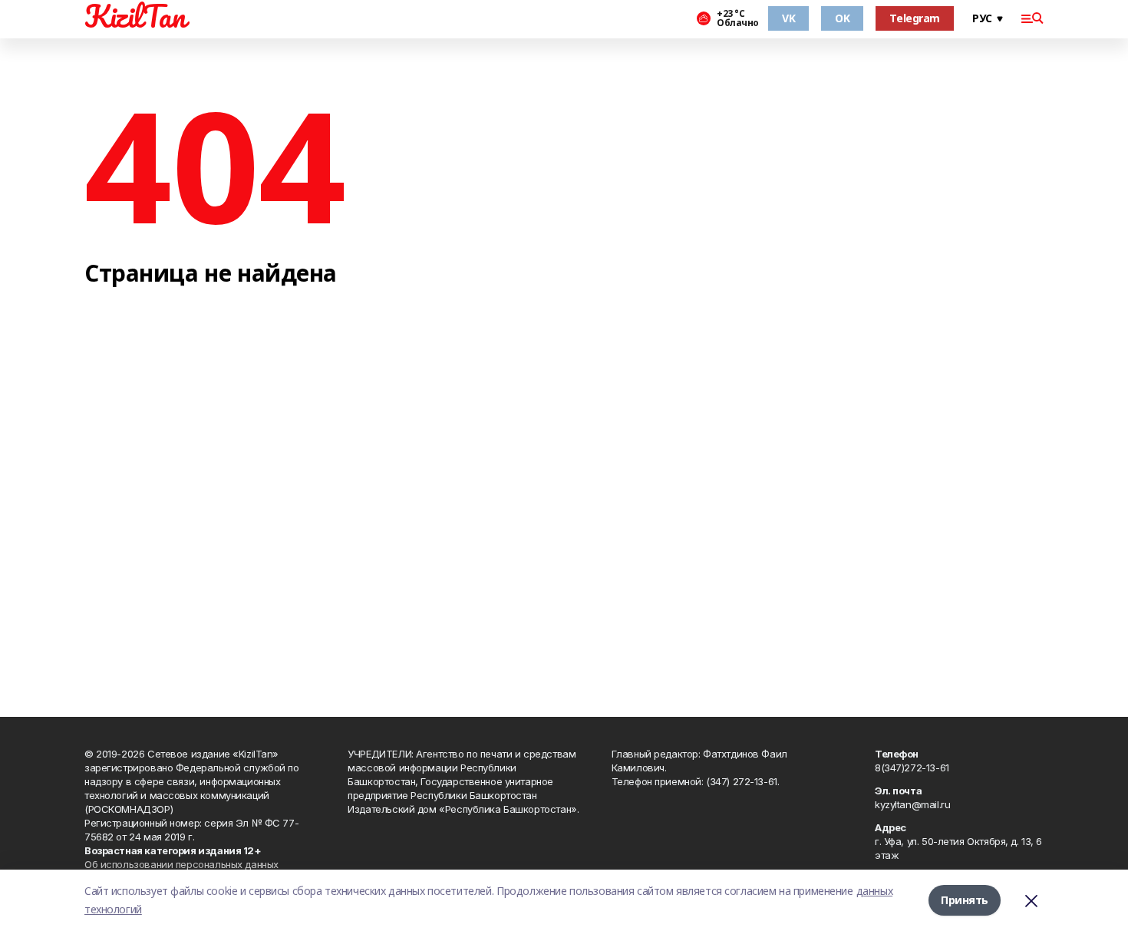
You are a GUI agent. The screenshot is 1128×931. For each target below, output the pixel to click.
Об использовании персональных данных (181, 864)
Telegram (914, 18)
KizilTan (135, 16)
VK (788, 18)
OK (842, 18)
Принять (964, 900)
